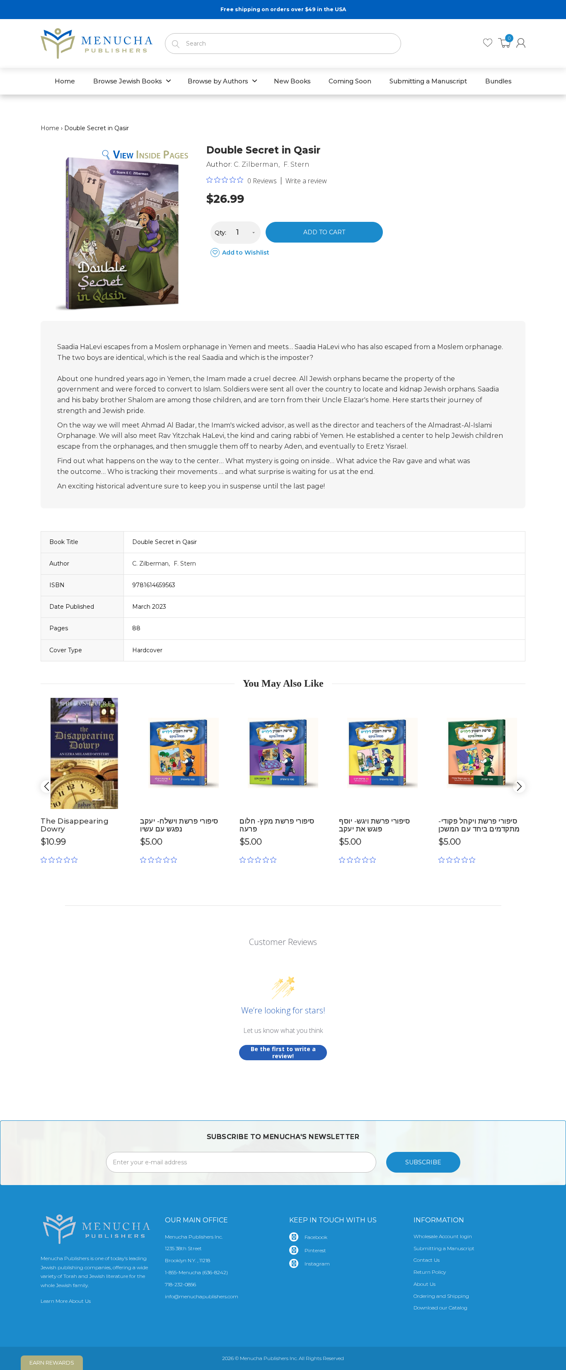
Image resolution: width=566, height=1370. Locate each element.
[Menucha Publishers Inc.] (96, 42)
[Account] (520, 43)
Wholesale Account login (443, 1236)
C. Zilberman (256, 164)
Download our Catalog (440, 1307)
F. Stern (296, 164)
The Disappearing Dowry (75, 825)
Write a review (306, 181)
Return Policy (430, 1272)
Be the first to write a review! (283, 1052)
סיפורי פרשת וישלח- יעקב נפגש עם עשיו (179, 825)
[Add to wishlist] (121, 707)
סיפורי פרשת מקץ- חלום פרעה (276, 825)
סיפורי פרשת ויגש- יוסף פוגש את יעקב (374, 825)
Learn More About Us (66, 1301)
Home (50, 128)
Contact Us (427, 1260)
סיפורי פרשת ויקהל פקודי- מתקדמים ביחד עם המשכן (479, 825)
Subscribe (423, 1162)
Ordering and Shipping (441, 1296)
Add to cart (324, 232)
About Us (424, 1284)
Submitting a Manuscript (444, 1248)
